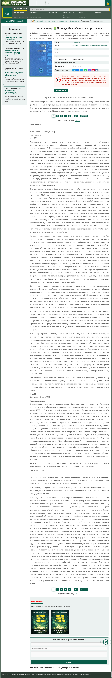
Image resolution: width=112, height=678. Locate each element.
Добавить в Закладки (14, 21)
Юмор (48, 17)
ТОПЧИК (32, 3)
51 (76, 116)
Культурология (103, 45)
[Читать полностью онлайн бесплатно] (15, 3)
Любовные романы (19, 13)
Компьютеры (82, 17)
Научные (49, 15)
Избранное (41, 3)
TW (82, 70)
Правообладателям (63, 674)
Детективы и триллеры (21, 17)
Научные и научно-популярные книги (84, 45)
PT (93, 70)
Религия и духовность (69, 13)
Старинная (98, 13)
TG (74, 70)
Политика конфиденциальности (81, 674)
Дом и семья (66, 17)
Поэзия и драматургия (36, 17)
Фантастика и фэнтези (21, 15)
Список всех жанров (7, 14)
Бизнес (81, 13)
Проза (32, 15)
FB (77, 70)
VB (89, 70)
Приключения (34, 13)
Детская (65, 15)
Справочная (82, 15)
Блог (58, 3)
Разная (97, 15)
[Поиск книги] (107, 9)
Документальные (52, 13)
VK (97, 70)
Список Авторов (68, 3)
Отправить (69, 662)
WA (85, 70)
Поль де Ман (76, 42)
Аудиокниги (50, 3)
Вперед (84, 116)
